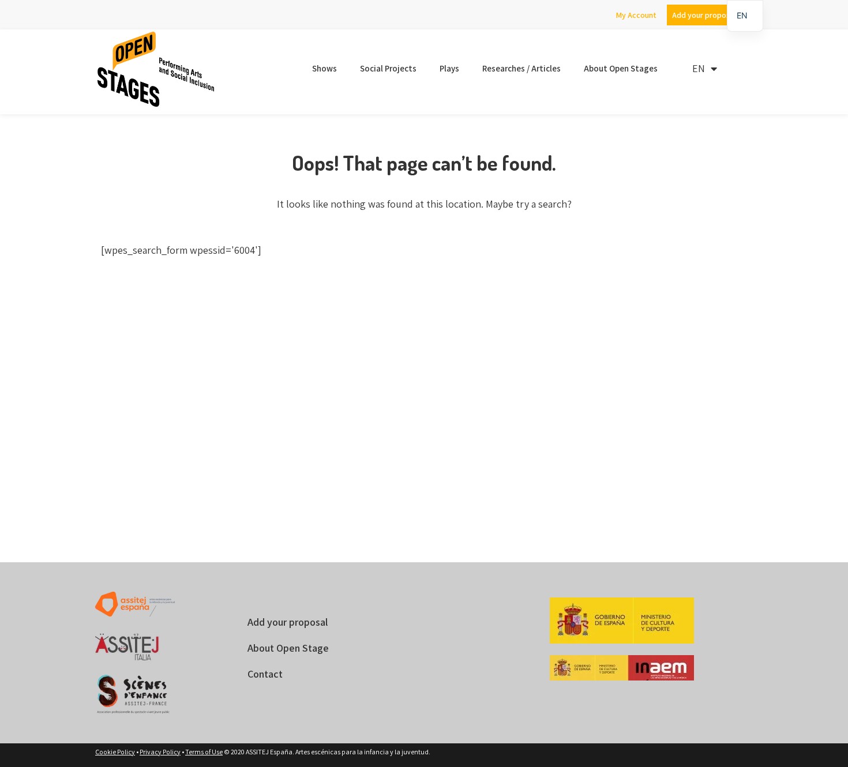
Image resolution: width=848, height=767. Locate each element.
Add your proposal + (707, 15)
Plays (449, 68)
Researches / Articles (521, 68)
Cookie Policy (115, 751)
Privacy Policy (160, 751)
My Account (636, 15)
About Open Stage (288, 648)
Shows (324, 68)
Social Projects (388, 68)
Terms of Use (204, 751)
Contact (265, 673)
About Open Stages (621, 68)
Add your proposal (287, 622)
